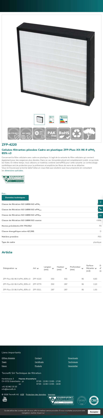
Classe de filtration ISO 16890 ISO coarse (21, 220)
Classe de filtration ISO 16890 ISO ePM (21, 204)
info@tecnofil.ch (9, 389)
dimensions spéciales (14, 170)
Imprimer (51, 394)
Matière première (10, 236)
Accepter (94, 412)
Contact (38, 358)
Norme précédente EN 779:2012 (17, 226)
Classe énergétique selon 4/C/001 (18, 231)
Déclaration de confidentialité (56, 413)
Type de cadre (8, 242)
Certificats (39, 362)
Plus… (4, 193)
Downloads (73, 358)
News (4, 366)
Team (4, 362)
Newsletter (73, 366)
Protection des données (36, 394)
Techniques (73, 362)
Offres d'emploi (8, 358)
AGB (22, 394)
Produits (38, 366)
